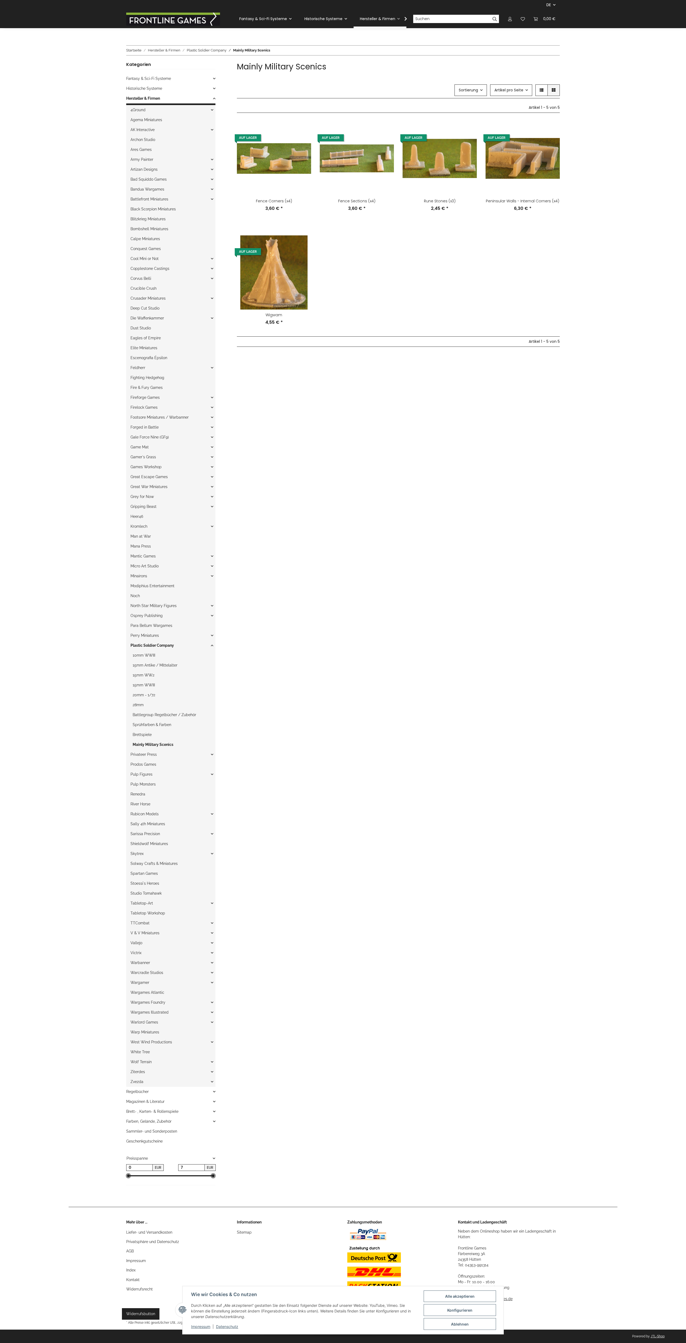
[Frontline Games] (173, 19)
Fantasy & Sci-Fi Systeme (148, 78)
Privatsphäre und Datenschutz (152, 1242)
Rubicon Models (145, 814)
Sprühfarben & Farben (152, 725)
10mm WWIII (144, 655)
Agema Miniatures (146, 120)
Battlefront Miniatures (149, 199)
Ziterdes (138, 1072)
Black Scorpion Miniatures (153, 209)
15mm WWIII (144, 685)
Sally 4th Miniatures (148, 824)
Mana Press (141, 546)
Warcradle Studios (147, 972)
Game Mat (140, 447)
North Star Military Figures (154, 606)
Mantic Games (143, 556)
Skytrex (137, 853)
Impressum (136, 1261)
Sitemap (244, 1232)
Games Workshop (146, 467)
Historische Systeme (144, 88)
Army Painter (142, 159)
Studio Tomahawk (146, 893)
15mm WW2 (143, 675)
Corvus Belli (141, 278)
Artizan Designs (144, 169)
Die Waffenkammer (147, 318)
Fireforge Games (145, 397)
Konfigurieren (459, 1310)
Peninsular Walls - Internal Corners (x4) (522, 201)
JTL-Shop (658, 1336)
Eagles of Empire (146, 338)
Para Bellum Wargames (151, 625)
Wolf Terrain (141, 1062)
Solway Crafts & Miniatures (154, 863)
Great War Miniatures (149, 487)
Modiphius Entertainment (152, 586)
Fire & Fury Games (147, 387)
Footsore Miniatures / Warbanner (160, 417)
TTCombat (140, 923)
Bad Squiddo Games (149, 179)
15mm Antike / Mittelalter (155, 665)
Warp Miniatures (145, 1032)
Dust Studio (141, 328)
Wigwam (274, 315)
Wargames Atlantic (147, 992)
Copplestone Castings (150, 268)
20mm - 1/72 (144, 695)
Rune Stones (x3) (440, 201)
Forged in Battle (145, 427)
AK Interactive (143, 130)
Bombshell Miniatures (149, 229)
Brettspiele (142, 734)
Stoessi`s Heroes (145, 883)
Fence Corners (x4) (274, 201)
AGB (130, 1251)
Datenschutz (227, 1326)
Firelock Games (144, 407)
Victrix (136, 953)
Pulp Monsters (143, 784)
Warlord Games (144, 1022)
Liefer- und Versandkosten (149, 1232)
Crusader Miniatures (148, 298)
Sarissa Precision (145, 834)
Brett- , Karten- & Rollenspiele (152, 1111)
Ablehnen (460, 1324)
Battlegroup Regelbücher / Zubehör (164, 715)
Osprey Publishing (147, 615)
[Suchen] (494, 19)
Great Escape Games (149, 477)
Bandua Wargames (147, 189)
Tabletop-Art (142, 903)
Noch (135, 596)
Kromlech (139, 526)
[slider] (128, 1176)
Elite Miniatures (144, 348)
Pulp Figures (141, 774)
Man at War (141, 536)
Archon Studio (143, 139)
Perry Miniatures (145, 635)
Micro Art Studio (145, 566)
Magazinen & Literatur (145, 1101)
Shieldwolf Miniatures (149, 844)
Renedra (138, 794)
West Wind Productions (151, 1042)
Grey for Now (142, 496)
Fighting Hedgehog (147, 377)
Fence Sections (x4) (356, 201)
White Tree (140, 1052)
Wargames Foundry (148, 1002)
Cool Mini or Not (145, 258)
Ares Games (141, 149)
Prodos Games (143, 764)
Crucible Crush (143, 288)
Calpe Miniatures (145, 239)
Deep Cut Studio (145, 308)
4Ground (138, 110)
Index (131, 1270)
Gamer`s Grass (143, 457)
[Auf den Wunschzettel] (302, 130)
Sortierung (468, 90)
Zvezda (137, 1082)
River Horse (140, 804)
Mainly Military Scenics (153, 744)
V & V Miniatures (145, 933)
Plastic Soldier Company (152, 645)
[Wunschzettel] (522, 19)
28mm (138, 705)
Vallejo (136, 943)
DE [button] (548, 5)
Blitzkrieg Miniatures (148, 219)
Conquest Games (146, 249)
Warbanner (140, 963)
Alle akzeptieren (460, 1296)
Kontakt (133, 1280)
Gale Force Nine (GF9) (150, 437)
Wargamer (140, 982)
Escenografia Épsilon (149, 358)
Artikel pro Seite (508, 90)
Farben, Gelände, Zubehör (149, 1121)
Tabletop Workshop (148, 913)
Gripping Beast (143, 506)
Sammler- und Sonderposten (151, 1131)
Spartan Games (144, 873)
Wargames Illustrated (150, 1012)
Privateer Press (144, 754)
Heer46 (137, 516)
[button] (510, 19)
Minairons (139, 576)
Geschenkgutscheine (144, 1141)
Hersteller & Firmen (143, 98)
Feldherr (138, 368)
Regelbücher (137, 1091)
